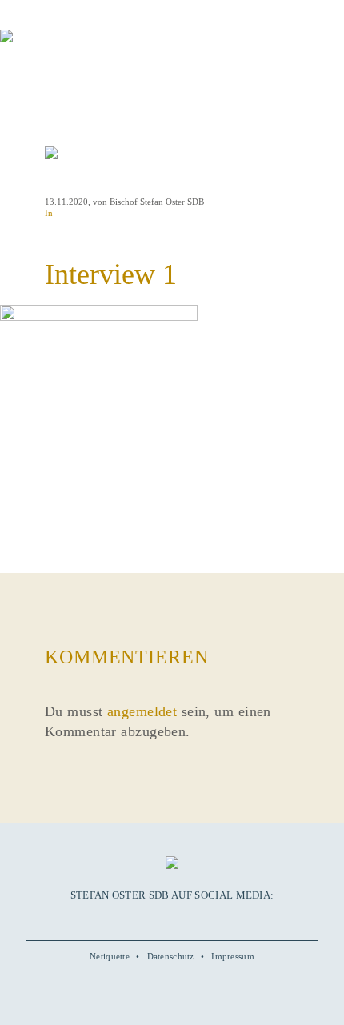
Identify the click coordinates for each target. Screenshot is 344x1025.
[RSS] (208, 918)
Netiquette (110, 956)
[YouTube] (153, 918)
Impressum (232, 956)
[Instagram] (172, 918)
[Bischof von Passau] (96, 47)
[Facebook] (135, 918)
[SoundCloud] (190, 918)
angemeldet (142, 711)
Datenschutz (170, 956)
